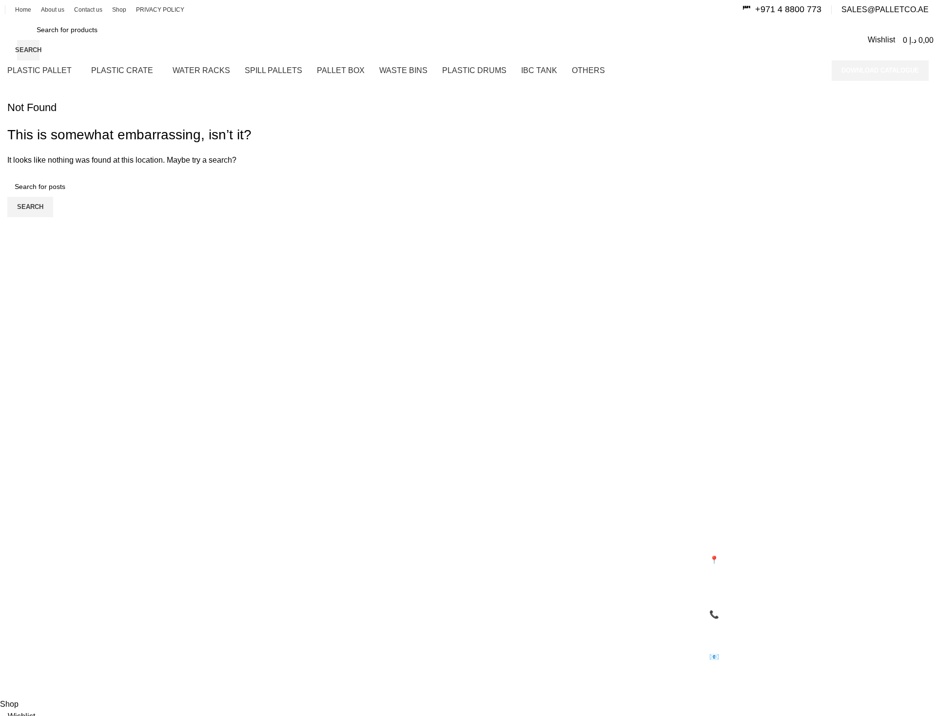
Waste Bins (492, 521)
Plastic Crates (262, 521)
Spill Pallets (492, 504)
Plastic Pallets (262, 504)
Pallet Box (256, 554)
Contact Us (24, 554)
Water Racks (260, 537)
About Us (21, 537)
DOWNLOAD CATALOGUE (880, 70)
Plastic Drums (496, 537)
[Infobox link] (781, 9)
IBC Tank (489, 554)
